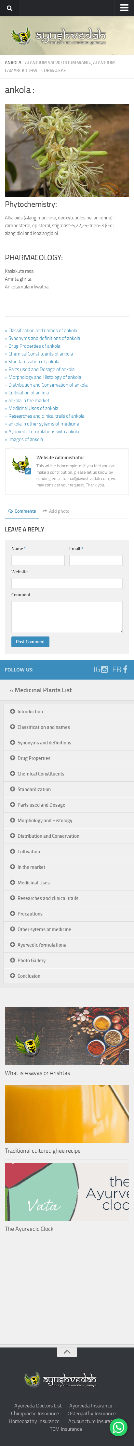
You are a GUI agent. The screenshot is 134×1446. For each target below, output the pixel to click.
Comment (21, 595)
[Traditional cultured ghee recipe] (67, 1114)
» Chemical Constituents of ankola (39, 354)
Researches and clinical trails (48, 898)
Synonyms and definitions (44, 743)
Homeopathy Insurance (34, 1421)
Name (18, 549)
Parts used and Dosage (41, 805)
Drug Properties (34, 758)
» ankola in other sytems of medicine (42, 424)
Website (19, 572)
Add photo (59, 511)
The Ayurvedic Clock (29, 1228)
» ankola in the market (27, 400)
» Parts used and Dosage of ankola (39, 369)
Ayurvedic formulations (42, 945)
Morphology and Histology (45, 820)
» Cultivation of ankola (27, 393)
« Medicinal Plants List (41, 690)
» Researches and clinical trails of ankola (44, 416)
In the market (31, 867)
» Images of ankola (24, 439)
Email (76, 549)
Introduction (30, 712)
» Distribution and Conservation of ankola (46, 385)
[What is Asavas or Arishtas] (67, 1036)
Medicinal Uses (34, 883)
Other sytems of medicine (44, 929)
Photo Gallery (32, 960)
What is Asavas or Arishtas (37, 1073)
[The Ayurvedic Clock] (67, 1192)
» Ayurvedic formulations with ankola (42, 432)
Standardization (34, 789)
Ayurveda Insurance (90, 1406)
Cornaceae (53, 70)
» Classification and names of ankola (41, 330)
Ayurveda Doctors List (38, 1406)
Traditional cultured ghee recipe (43, 1150)
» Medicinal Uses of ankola (31, 408)
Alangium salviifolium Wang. (58, 62)
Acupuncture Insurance (93, 1421)
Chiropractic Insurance (35, 1413)
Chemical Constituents (41, 774)
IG (97, 669)
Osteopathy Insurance (92, 1413)
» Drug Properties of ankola (32, 346)
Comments (25, 511)
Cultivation (29, 852)
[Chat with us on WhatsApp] (118, 1427)
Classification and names (44, 727)
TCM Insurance (66, 1429)
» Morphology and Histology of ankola (43, 377)
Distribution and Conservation (48, 836)
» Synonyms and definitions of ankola (42, 338)
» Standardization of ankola (32, 362)
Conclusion (29, 976)
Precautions (30, 914)
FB (116, 669)
